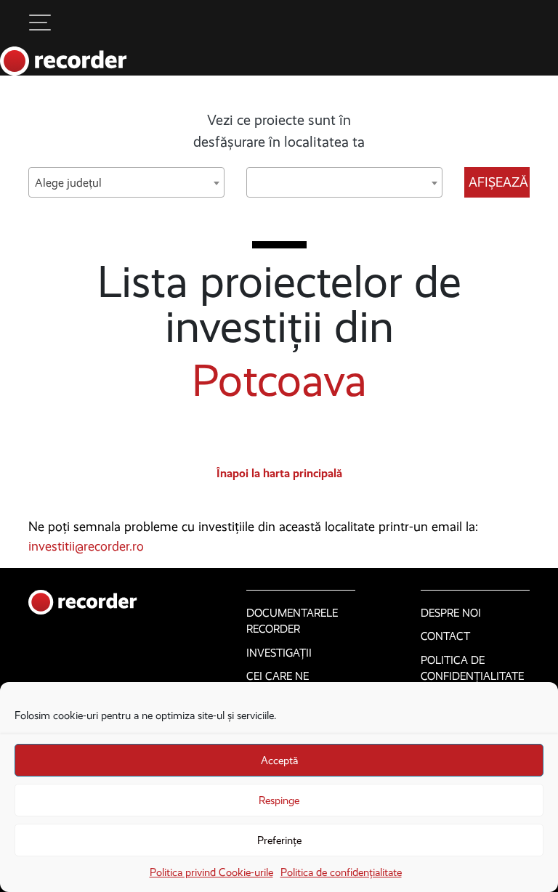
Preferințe (279, 840)
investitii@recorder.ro (86, 546)
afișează (498, 182)
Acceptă (279, 760)
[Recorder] (63, 61)
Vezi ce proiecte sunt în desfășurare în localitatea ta (279, 130)
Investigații (279, 653)
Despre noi (451, 613)
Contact (445, 636)
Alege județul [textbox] (68, 183)
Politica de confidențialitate (341, 872)
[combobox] (126, 182)
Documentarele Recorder (292, 621)
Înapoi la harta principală (279, 473)
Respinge (279, 800)
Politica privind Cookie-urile (211, 872)
